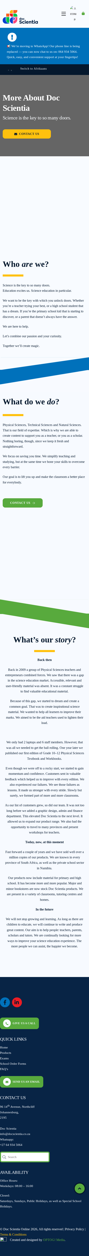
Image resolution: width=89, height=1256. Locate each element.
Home (4, 1047)
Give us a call (24, 1023)
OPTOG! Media (54, 1240)
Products (5, 1052)
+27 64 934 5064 (11, 1144)
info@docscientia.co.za (15, 1134)
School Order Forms (13, 1063)
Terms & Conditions (13, 1234)
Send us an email (26, 1081)
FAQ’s (4, 1069)
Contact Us (29, 133)
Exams (4, 1058)
